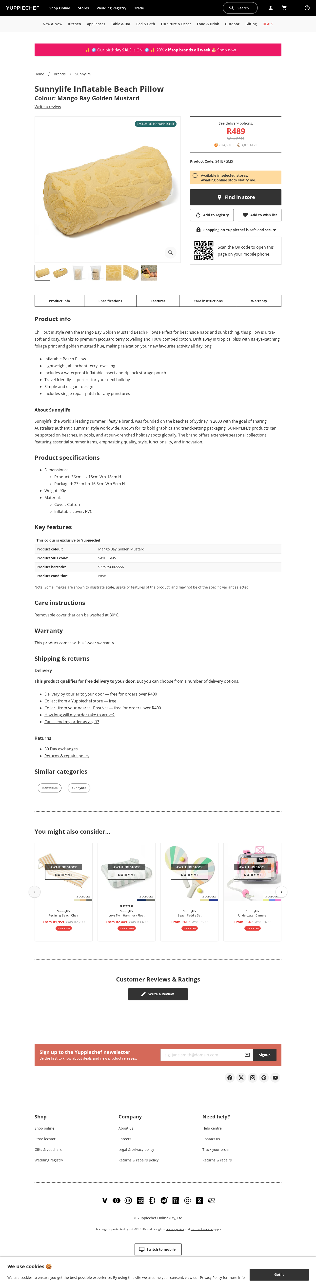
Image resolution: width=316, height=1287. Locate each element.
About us (125, 1128)
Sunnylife (83, 74)
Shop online (44, 1128)
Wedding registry (49, 1160)
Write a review (48, 106)
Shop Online (59, 8)
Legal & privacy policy (136, 1149)
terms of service (202, 1229)
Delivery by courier (61, 694)
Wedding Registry (111, 8)
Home (39, 74)
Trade (141, 9)
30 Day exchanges (61, 749)
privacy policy (174, 1229)
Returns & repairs (217, 1160)
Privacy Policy (211, 1277)
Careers (124, 1138)
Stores (83, 8)
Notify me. (246, 180)
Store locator (45, 1138)
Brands (60, 74)
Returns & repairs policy (66, 756)
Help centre (212, 1128)
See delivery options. (236, 123)
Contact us (211, 1138)
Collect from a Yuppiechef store (73, 701)
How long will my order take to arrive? (79, 715)
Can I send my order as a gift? (71, 721)
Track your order (216, 1149)
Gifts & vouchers (48, 1149)
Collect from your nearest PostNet (76, 708)
